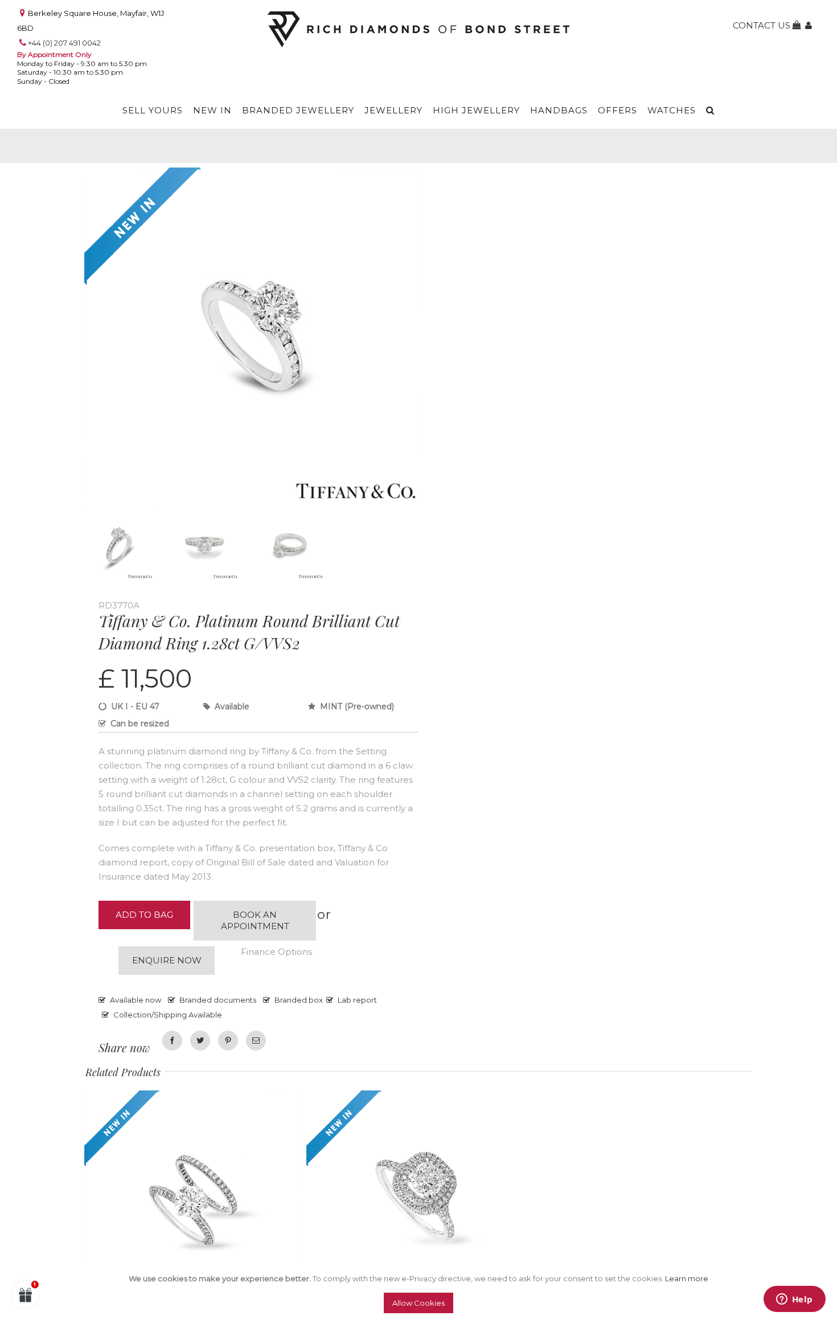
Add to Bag (144, 914)
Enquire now (167, 960)
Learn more (686, 1278)
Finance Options (276, 951)
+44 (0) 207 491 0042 (64, 42)
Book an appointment (255, 920)
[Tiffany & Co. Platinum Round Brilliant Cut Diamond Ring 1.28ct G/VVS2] (252, 176)
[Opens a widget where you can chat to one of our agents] (794, 1300)
